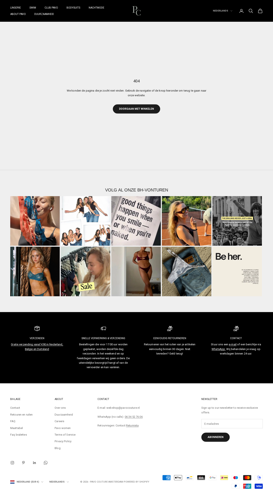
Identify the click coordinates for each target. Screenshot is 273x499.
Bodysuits (73, 7)
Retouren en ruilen (21, 414)
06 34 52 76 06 (134, 416)
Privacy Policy (63, 441)
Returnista (132, 425)
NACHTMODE (96, 7)
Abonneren (216, 437)
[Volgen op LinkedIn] (34, 463)
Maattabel (16, 428)
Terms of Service (65, 434)
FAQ (12, 421)
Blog (58, 448)
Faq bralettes (18, 434)
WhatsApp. (219, 349)
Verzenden (37, 338)
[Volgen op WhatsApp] (46, 463)
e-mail (233, 344)
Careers (59, 421)
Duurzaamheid (44, 14)
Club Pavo (51, 7)
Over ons (60, 407)
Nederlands (220, 10)
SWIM (32, 7)
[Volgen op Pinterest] (23, 463)
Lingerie (15, 7)
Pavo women (63, 428)
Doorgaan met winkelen (136, 108)
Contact (15, 407)
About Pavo (18, 14)
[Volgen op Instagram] (12, 463)
